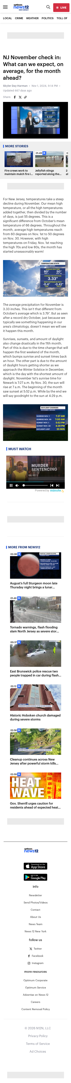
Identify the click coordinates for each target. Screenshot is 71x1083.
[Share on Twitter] (20, 97)
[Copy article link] (25, 97)
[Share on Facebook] (14, 97)
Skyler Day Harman (15, 86)
